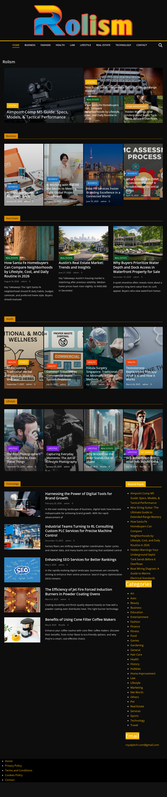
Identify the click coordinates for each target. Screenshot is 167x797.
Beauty (134, 603)
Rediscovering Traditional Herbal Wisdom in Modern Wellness (20, 373)
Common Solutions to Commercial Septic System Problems (61, 375)
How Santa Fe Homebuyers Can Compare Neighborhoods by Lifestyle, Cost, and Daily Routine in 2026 (102, 111)
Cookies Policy (14, 775)
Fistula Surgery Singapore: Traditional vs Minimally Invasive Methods (101, 373)
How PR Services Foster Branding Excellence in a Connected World (103, 192)
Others (134, 697)
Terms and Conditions (18, 770)
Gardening (137, 645)
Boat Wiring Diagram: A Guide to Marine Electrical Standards (144, 573)
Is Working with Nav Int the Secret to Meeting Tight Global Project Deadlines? (62, 190)
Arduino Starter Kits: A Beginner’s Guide (22, 194)
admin (27, 201)
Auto (133, 598)
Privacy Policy (13, 765)
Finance (135, 626)
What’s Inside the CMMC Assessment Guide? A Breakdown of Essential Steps (142, 184)
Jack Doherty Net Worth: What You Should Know (143, 460)
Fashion (46, 45)
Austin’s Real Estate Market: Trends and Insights (81, 264)
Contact (141, 45)
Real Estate (103, 45)
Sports (134, 716)
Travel (134, 725)
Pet (132, 701)
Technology (123, 45)
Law (72, 45)
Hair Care (136, 654)
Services (135, 711)
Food (133, 636)
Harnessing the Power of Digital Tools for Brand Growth (78, 495)
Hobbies (135, 669)
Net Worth (146, 452)
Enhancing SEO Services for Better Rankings (80, 559)
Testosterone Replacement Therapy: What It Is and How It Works (141, 373)
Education (136, 612)
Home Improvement (137, 106)
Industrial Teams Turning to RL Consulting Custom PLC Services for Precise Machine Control (79, 531)
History (134, 664)
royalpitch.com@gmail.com (142, 745)
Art (132, 593)
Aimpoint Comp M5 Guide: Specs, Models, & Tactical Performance (37, 114)
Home (15, 45)
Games (134, 640)
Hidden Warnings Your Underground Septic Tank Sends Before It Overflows (141, 115)
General (12, 105)
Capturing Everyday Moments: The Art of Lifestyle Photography (61, 458)
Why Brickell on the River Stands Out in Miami (99, 458)
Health (60, 45)
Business (30, 45)
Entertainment (139, 617)
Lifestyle (85, 45)
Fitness (23, 362)
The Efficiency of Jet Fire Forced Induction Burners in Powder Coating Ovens (78, 591)
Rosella (103, 466)
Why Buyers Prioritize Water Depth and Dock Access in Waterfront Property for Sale (136, 267)
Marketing (136, 687)
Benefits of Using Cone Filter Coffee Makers (80, 619)
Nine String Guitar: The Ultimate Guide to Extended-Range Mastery (121, 89)
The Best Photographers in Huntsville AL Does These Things (23, 458)
